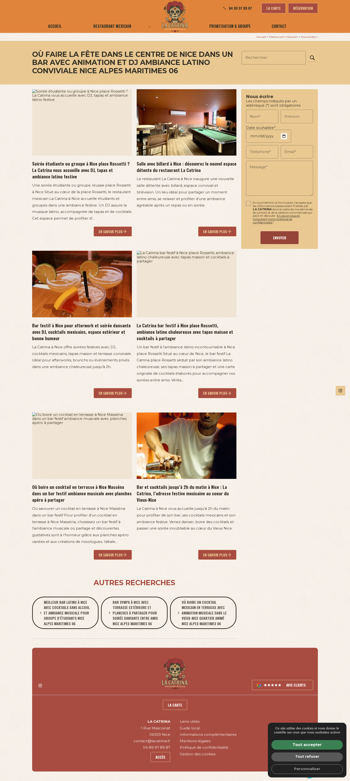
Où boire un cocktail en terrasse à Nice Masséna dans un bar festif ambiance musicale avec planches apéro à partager (82, 493)
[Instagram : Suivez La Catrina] (340, 390)
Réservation (303, 8)
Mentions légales (195, 741)
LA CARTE (273, 8)
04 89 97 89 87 (240, 8)
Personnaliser (307, 769)
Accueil (55, 26)
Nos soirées (308, 37)
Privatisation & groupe (230, 26)
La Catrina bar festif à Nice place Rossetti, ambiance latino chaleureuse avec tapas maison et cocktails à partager (185, 331)
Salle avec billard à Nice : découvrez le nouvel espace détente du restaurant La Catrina (186, 166)
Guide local (190, 728)
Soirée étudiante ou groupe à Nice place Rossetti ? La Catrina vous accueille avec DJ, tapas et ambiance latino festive (81, 170)
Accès (160, 757)
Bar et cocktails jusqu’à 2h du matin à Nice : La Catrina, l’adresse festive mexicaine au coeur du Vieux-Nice (183, 493)
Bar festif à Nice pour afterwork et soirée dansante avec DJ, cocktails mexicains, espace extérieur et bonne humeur (81, 331)
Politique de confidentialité (204, 747)
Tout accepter (307, 744)
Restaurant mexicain (112, 26)
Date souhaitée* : (261, 127)
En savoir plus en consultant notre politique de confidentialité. (276, 219)
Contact (279, 26)
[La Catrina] (175, 16)
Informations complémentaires (208, 734)
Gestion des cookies (197, 754)
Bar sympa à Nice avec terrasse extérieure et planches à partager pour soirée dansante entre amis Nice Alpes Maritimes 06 (135, 612)
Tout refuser (307, 756)
